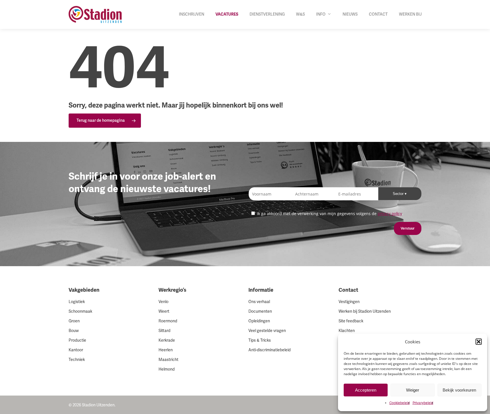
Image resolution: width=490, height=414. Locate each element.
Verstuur (408, 228)
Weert (164, 311)
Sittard (164, 330)
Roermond (168, 321)
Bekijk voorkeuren (459, 390)
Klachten (347, 330)
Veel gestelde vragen (267, 330)
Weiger (412, 390)
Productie (77, 340)
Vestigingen (349, 301)
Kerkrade (167, 340)
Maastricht (168, 359)
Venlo (163, 301)
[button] (478, 341)
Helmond (167, 369)
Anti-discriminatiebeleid (269, 350)
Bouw (74, 330)
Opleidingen (259, 321)
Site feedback (351, 321)
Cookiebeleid (399, 403)
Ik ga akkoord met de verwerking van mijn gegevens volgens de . (329, 213)
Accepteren (365, 390)
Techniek (77, 359)
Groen (74, 321)
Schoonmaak (80, 311)
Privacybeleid (423, 403)
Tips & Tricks (259, 340)
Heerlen (166, 350)
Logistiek (77, 301)
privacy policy (390, 213)
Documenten (260, 311)
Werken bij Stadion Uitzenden (365, 311)
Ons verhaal (259, 301)
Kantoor (76, 350)
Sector (399, 194)
